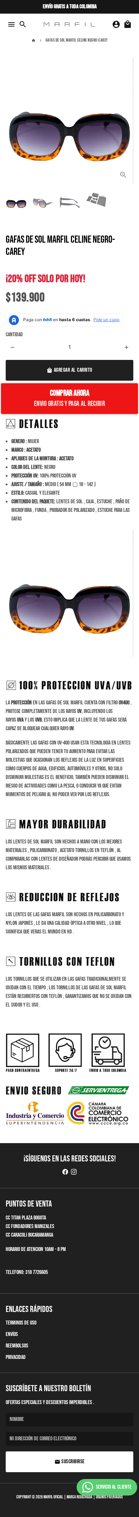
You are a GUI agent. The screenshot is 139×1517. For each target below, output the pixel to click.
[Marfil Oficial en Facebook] (65, 1172)
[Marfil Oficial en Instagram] (74, 1172)
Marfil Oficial (53, 1497)
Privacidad (16, 1357)
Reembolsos (17, 1345)
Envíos (12, 1334)
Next (126, 121)
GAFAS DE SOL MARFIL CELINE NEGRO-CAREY (77, 40)
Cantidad (14, 334)
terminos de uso (21, 1322)
